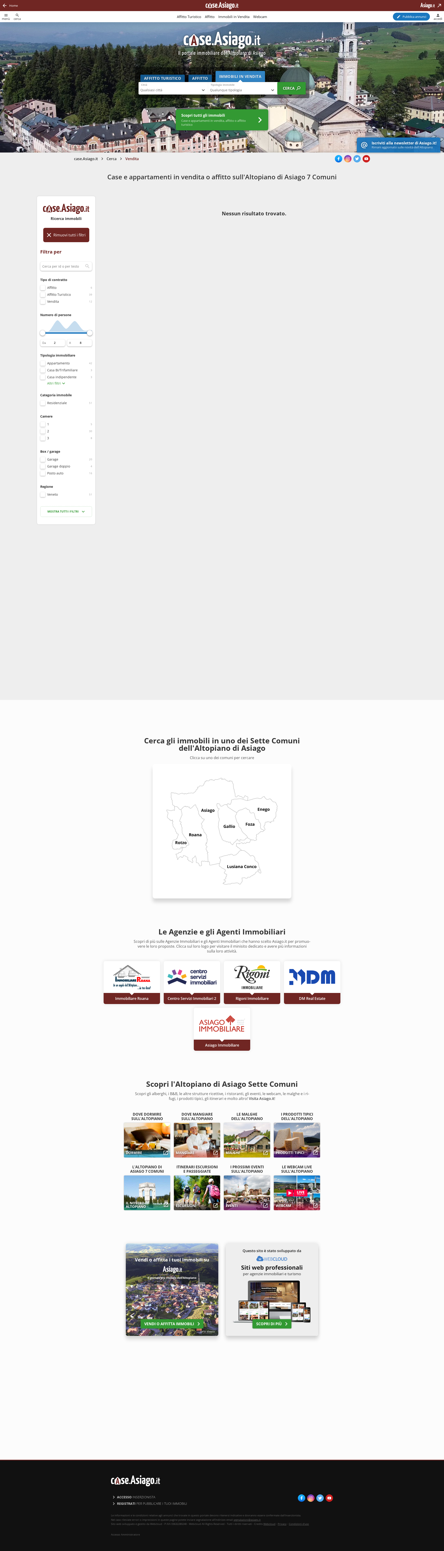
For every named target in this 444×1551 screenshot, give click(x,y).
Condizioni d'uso (299, 1524)
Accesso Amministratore (125, 1534)
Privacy (282, 1524)
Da (44, 343)
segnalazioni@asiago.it (247, 1519)
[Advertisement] (66, 601)
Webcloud (269, 1524)
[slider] (42, 333)
